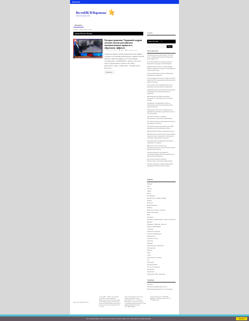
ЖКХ (148, 214)
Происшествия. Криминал (155, 245)
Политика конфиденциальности (157, 286)
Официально (151, 236)
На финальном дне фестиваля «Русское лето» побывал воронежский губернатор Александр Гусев (160, 57)
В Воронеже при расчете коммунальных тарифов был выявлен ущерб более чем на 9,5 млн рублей (161, 111)
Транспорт (150, 262)
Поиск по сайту (153, 41)
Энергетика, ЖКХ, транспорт (156, 274)
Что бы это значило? (153, 267)
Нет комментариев (132, 50)
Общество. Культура (153, 231)
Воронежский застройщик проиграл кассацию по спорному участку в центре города (160, 98)
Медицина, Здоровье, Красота (156, 224)
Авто (148, 186)
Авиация (150, 184)
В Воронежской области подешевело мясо (160, 131)
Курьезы (149, 222)
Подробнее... (109, 72)
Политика (150, 241)
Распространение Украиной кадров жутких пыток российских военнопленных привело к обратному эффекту (123, 44)
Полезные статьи (152, 238)
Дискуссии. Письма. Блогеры (156, 210)
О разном (150, 229)
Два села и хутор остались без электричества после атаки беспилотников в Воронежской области (161, 147)
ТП (148, 260)
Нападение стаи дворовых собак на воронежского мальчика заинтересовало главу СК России (160, 105)
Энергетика (150, 271)
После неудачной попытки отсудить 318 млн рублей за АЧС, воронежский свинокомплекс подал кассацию (161, 80)
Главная (81, 29)
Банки (149, 193)
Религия (149, 250)
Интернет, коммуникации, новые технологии (161, 219)
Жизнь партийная (152, 212)
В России (150, 203)
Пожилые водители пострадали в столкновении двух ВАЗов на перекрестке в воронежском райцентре (161, 154)
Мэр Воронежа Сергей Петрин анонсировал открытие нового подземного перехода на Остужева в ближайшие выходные (161, 136)
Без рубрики (151, 195)
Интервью (150, 217)
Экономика (150, 269)
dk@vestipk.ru (131, 306)
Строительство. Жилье (154, 257)
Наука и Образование (154, 226)
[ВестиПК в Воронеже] (96, 20)
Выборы (149, 207)
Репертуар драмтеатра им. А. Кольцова (159, 289)
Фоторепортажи (152, 264)
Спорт (149, 255)
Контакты (76, 2)
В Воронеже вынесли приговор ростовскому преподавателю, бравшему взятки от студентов (161, 91)
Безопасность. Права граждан (156, 198)
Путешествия (151, 248)
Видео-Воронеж (152, 205)
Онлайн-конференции (154, 234)
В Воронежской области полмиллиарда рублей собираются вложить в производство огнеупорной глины (161, 68)
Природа (150, 243)
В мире (149, 200)
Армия (122, 50)
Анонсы (149, 188)
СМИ (148, 252)
